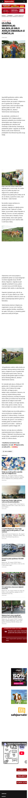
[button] (2, 1)
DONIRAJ (15, 447)
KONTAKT (4, 796)
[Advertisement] (14, 75)
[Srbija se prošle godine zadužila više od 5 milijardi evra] (13, 463)
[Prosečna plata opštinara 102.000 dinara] (13, 550)
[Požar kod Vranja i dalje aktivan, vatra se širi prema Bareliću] (13, 492)
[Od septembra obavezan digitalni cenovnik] (13, 578)
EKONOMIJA (10, 15)
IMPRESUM (4, 793)
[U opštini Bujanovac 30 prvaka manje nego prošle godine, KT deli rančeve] (13, 520)
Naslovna (4, 15)
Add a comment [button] (8, 451)
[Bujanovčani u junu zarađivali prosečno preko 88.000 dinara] (13, 607)
